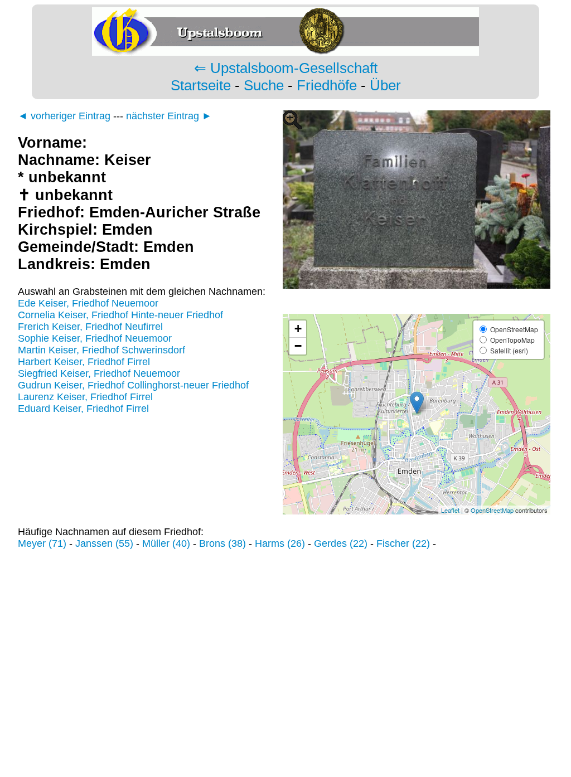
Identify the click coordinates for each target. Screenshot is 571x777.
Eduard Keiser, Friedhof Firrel (83, 408)
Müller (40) (166, 543)
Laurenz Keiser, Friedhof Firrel (85, 396)
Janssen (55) (104, 543)
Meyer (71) (42, 543)
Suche (264, 85)
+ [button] (298, 329)
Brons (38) (222, 543)
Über (385, 85)
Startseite (201, 85)
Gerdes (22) (340, 543)
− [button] (298, 346)
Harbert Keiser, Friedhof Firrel (84, 361)
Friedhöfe (327, 85)
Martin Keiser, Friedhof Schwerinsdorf (101, 350)
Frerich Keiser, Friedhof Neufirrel (90, 326)
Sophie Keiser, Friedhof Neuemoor (95, 338)
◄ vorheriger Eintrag (64, 116)
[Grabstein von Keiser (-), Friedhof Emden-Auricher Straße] (416, 307)
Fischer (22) (403, 543)
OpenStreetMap (492, 510)
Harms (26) (280, 543)
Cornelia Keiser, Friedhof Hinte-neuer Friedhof (120, 314)
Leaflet (450, 510)
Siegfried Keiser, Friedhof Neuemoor (99, 373)
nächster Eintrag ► (169, 116)
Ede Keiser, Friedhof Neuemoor (88, 303)
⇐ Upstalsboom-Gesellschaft (286, 68)
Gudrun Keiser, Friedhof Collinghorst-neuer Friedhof (133, 385)
